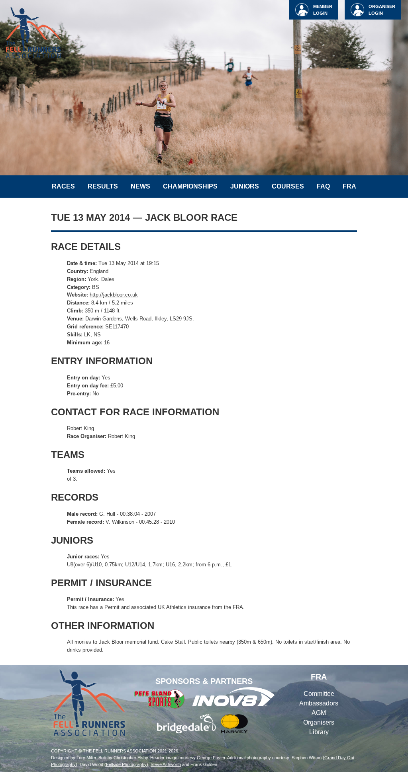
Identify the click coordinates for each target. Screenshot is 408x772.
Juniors (244, 186)
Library (319, 732)
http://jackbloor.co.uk (114, 295)
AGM (319, 712)
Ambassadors (318, 703)
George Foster (211, 757)
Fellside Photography (126, 764)
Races (63, 186)
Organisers (318, 722)
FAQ (323, 186)
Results (103, 186)
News (140, 186)
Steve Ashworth (166, 764)
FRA (349, 186)
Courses (288, 186)
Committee (319, 693)
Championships (190, 186)
